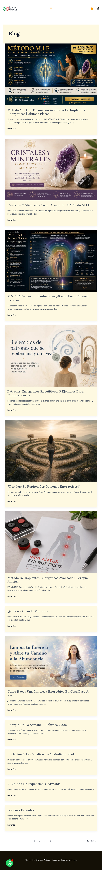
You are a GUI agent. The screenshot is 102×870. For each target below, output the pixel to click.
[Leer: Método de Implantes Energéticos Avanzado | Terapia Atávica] (51, 542)
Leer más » (11, 128)
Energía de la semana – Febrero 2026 (37, 725)
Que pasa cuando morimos (27, 611)
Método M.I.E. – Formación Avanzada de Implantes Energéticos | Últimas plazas (46, 112)
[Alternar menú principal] (51, 8)
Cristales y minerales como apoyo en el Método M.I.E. (49, 205)
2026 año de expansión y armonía (34, 784)
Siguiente (91, 841)
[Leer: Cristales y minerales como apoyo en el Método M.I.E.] (51, 169)
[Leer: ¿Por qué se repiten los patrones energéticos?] (51, 451)
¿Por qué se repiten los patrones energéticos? (43, 486)
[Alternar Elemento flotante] (9, 863)
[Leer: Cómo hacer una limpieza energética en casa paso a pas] (51, 661)
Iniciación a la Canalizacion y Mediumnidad (40, 754)
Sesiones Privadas (20, 810)
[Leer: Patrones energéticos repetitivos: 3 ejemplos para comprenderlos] (51, 356)
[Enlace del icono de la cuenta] (98, 8)
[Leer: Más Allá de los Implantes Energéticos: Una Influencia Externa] (51, 261)
